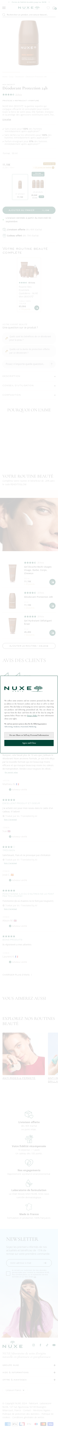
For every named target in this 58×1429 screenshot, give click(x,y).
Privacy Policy (32, 715)
